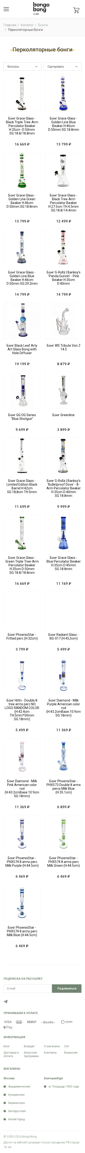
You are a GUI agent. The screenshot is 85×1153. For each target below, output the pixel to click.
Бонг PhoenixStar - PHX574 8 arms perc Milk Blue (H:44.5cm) (22, 931)
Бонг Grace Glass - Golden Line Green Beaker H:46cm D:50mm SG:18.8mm (22, 200)
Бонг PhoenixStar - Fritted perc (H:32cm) (22, 636)
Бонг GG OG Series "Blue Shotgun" (22, 417)
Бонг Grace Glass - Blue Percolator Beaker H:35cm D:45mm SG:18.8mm (64, 563)
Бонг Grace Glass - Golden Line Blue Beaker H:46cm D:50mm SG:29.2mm (22, 277)
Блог (7, 1046)
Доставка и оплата (11, 1054)
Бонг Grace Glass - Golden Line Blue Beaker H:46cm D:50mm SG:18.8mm (63, 123)
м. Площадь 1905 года (64, 1086)
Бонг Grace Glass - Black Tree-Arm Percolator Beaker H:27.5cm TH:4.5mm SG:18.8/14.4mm (63, 202)
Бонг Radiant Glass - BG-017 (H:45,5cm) (63, 636)
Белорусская (17, 1111)
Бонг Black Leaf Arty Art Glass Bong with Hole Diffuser (22, 349)
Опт (66, 1046)
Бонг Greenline (63, 415)
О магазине (52, 1046)
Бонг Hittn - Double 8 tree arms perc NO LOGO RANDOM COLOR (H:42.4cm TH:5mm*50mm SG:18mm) (22, 709)
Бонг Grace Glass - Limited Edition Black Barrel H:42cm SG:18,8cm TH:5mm (22, 486)
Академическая (19, 1086)
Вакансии (70, 1052)
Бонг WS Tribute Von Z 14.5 (64, 347)
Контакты (50, 1052)
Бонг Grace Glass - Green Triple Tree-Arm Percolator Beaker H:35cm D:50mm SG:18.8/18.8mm (22, 565)
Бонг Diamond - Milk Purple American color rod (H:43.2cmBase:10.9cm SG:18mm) (63, 707)
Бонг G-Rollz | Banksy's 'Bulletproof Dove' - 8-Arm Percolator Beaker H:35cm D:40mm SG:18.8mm (64, 488)
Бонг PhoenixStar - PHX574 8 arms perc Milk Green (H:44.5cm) (63, 861)
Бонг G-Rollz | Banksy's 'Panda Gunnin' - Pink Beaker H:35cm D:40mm (64, 277)
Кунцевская (16, 1094)
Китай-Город (16, 1119)
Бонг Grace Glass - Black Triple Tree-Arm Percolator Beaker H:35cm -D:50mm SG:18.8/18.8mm (22, 125)
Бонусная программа (31, 1054)
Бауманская (16, 1103)
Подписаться (66, 988)
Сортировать (55, 66)
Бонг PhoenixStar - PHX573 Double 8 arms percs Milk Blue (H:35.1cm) (64, 786)
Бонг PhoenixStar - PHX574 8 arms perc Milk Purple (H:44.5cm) (22, 861)
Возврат (29, 1046)
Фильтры (13, 66)
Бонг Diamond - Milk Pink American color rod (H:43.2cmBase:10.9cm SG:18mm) (22, 788)
